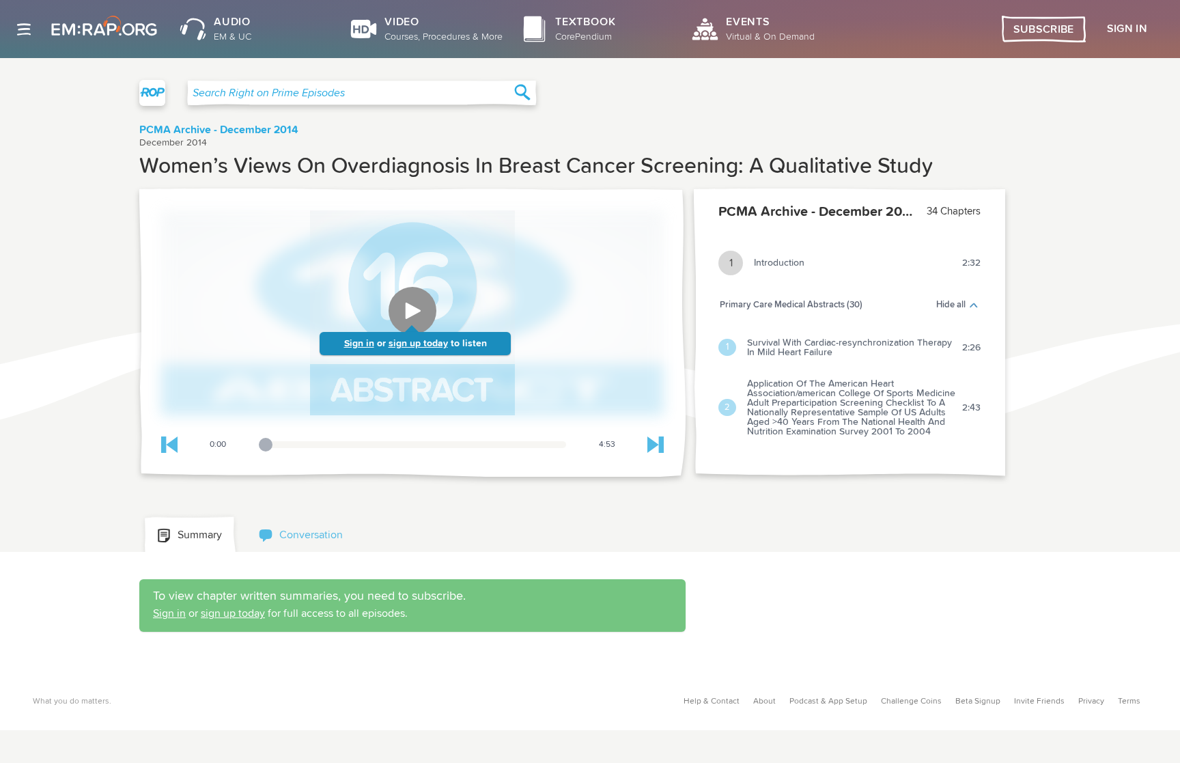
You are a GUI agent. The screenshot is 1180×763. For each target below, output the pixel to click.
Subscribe (1043, 29)
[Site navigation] (24, 29)
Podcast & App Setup (828, 701)
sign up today (418, 343)
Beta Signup (977, 701)
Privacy (1091, 701)
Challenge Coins (911, 701)
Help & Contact (712, 701)
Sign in (359, 343)
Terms (1129, 701)
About (764, 701)
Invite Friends (1039, 701)
